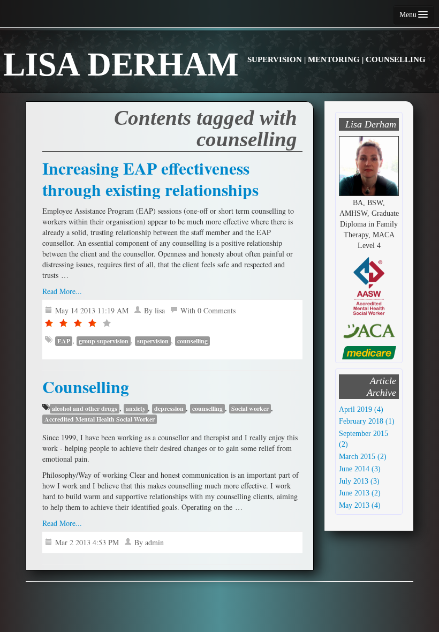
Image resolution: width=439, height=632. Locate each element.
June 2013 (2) (360, 493)
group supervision (103, 340)
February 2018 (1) (367, 421)
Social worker (250, 408)
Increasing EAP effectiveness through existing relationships (150, 179)
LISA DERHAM (214, 64)
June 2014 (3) (360, 469)
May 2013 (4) (360, 505)
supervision (153, 340)
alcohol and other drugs (84, 408)
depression (169, 408)
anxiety (136, 408)
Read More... (62, 291)
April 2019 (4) (361, 409)
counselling (192, 340)
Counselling (85, 386)
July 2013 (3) (359, 481)
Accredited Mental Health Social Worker (99, 419)
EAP (63, 340)
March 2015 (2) (363, 457)
